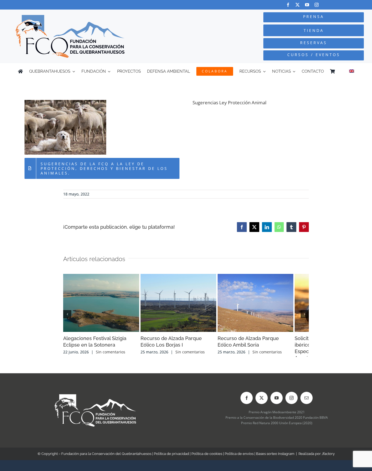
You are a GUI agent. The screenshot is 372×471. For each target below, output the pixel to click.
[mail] (306, 402)
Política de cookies (206, 457)
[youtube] (307, 5)
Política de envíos (239, 457)
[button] (67, 316)
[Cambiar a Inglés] (351, 71)
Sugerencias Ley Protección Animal (229, 102)
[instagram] (317, 5)
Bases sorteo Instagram (275, 457)
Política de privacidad (171, 457)
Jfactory (328, 457)
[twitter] (297, 5)
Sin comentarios (110, 355)
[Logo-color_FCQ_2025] (70, 17)
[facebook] (288, 5)
